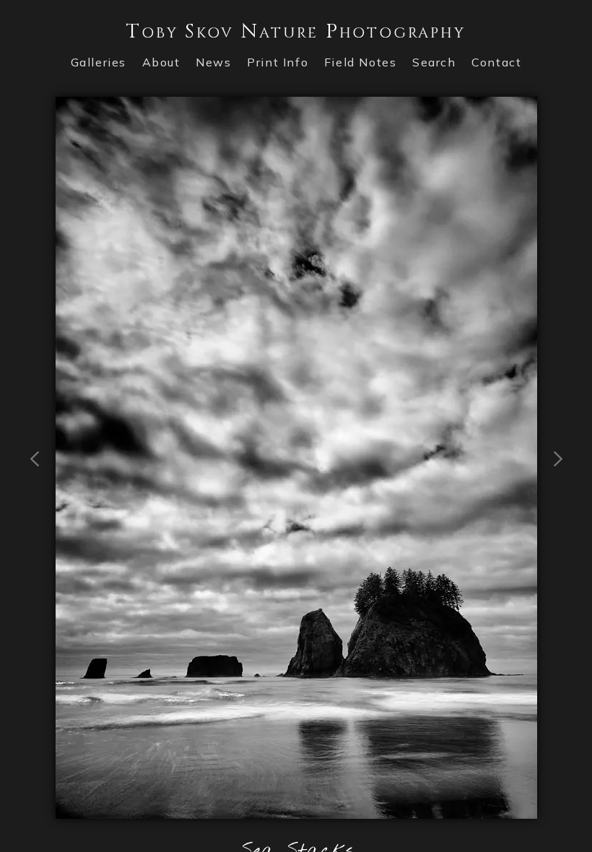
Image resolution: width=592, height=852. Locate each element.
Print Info (277, 62)
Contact (496, 62)
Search (434, 62)
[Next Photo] (296, 810)
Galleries (98, 62)
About (161, 62)
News (213, 62)
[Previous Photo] (36, 525)
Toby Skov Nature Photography (295, 31)
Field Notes (360, 62)
